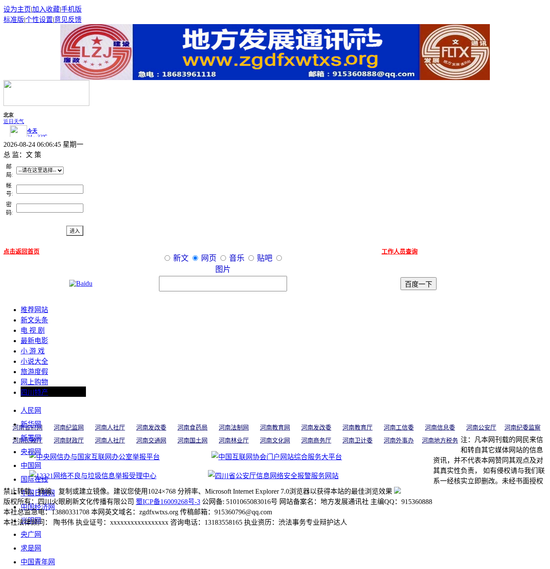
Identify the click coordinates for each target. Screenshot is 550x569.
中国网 (31, 465)
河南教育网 (275, 427)
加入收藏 (46, 9)
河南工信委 (399, 427)
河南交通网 (151, 440)
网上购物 (34, 382)
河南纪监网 (69, 427)
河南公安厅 (481, 427)
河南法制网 (234, 427)
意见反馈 (68, 19)
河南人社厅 (110, 427)
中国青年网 (38, 562)
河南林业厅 (234, 440)
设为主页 (17, 9)
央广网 (31, 534)
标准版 (13, 19)
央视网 (31, 451)
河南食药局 (192, 427)
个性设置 (39, 19)
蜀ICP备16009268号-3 (168, 501)
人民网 (31, 410)
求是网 (31, 548)
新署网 (31, 438)
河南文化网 (275, 440)
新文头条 (34, 320)
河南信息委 (440, 427)
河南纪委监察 (522, 427)
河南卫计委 (357, 440)
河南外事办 (399, 440)
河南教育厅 (357, 427)
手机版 (71, 9)
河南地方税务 (440, 440)
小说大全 (34, 361)
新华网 (31, 424)
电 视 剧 (33, 330)
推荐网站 (34, 309)
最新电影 (34, 340)
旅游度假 (34, 371)
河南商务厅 (316, 440)
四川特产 (34, 392)
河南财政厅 (69, 440)
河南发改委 (151, 427)
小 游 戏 (33, 351)
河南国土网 (192, 440)
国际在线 (34, 479)
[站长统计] (397, 491)
